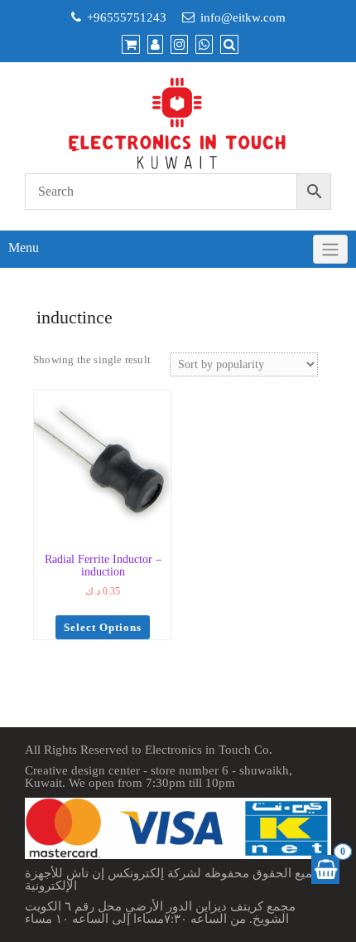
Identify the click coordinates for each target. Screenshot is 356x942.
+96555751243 (126, 17)
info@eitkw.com (243, 17)
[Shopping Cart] (325, 869)
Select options (103, 627)
